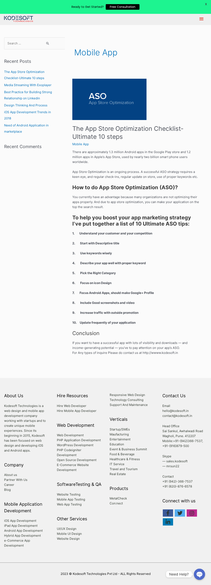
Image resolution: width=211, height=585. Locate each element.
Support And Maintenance (129, 405)
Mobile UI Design (69, 534)
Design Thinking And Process (25, 105)
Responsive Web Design (127, 395)
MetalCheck (118, 498)
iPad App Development (21, 526)
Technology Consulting (126, 400)
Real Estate (118, 474)
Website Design (68, 539)
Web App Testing (69, 504)
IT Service (117, 464)
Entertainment (120, 439)
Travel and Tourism (124, 469)
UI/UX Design (66, 529)
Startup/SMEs (120, 429)
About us (10, 475)
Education (117, 444)
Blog (7, 490)
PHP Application (68, 440)
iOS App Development (20, 521)
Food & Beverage (122, 454)
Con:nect (116, 503)
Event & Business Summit (128, 449)
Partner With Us (15, 480)
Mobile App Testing (71, 499)
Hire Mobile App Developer (76, 411)
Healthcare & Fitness (125, 459)
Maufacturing (119, 434)
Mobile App (80, 144)
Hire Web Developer (71, 406)
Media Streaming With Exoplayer (28, 85)
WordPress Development (75, 445)
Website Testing (68, 494)
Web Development (70, 435)
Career (9, 485)
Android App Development (23, 531)
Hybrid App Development (22, 535)
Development (91, 440)
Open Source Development (76, 460)
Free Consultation (122, 7)
